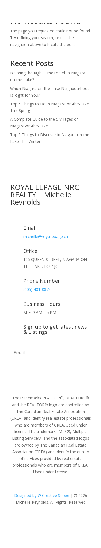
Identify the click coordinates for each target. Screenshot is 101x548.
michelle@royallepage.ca (45, 236)
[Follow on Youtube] (61, 518)
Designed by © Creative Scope (42, 495)
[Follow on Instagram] (50, 518)
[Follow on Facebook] (39, 518)
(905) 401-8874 (37, 289)
